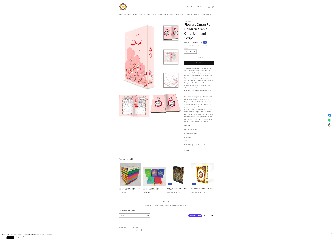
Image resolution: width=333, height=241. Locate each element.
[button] (127, 14)
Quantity (186, 48)
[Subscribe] (148, 215)
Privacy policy (154, 205)
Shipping (193, 45)
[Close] (331, 233)
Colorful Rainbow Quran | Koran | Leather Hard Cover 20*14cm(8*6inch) (129, 189)
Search (147, 205)
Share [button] (187, 150)
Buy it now (199, 63)
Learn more (50, 234)
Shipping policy (174, 205)
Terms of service (164, 205)
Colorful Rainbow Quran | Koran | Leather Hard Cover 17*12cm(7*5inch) (153, 189)
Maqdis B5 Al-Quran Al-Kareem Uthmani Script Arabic (177, 189)
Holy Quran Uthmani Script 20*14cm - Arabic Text (202, 189)
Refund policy (184, 205)
